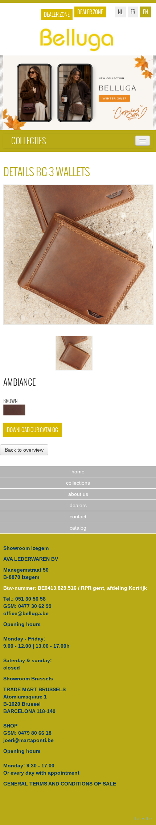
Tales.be (143, 818)
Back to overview (24, 450)
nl (120, 12)
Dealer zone (90, 12)
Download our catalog (32, 430)
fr (133, 12)
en (145, 12)
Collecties (28, 141)
